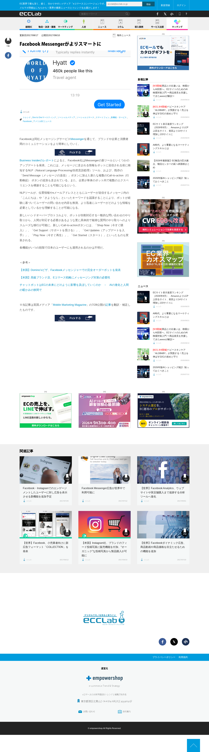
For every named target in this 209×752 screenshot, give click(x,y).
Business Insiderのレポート (37, 160)
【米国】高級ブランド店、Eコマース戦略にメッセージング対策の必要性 (65, 277)
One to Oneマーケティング (44, 117)
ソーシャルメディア (66, 117)
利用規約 (183, 657)
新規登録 (165, 5)
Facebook (27, 121)
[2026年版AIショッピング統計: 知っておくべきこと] (143, 182)
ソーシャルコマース (85, 117)
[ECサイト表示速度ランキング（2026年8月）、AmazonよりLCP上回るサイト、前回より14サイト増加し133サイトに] (143, 128)
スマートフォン (102, 117)
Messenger (77, 139)
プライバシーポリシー (164, 657)
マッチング (177, 27)
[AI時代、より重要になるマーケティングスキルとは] (143, 149)
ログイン (181, 5)
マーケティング (65, 27)
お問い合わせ (89, 711)
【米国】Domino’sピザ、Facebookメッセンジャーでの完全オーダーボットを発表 (70, 270)
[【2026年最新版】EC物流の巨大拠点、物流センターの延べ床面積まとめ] (143, 165)
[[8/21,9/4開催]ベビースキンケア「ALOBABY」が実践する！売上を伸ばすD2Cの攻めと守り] (143, 111)
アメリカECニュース (42, 121)
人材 (84, 27)
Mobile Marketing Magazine (69, 304)
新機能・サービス (119, 117)
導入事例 (139, 27)
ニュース (102, 27)
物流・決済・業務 (47, 27)
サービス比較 (157, 27)
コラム (120, 27)
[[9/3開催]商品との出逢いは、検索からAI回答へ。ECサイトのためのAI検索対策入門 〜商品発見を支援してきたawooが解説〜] (143, 90)
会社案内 (127, 711)
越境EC (28, 27)
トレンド (27, 117)
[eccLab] (104, 627)
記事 (108, 304)
